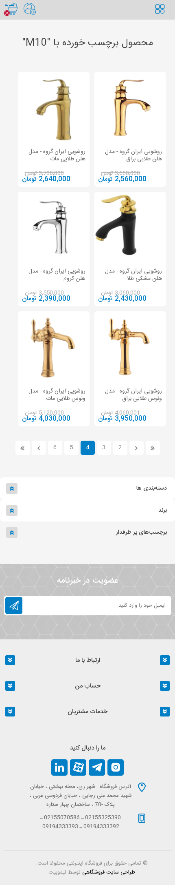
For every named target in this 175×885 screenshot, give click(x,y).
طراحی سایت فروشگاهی (108, 872)
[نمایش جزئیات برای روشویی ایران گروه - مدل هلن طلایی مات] (54, 108)
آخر (22, 448)
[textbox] (165, 18)
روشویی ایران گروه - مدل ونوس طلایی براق (133, 395)
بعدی (39, 448)
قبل (136, 448)
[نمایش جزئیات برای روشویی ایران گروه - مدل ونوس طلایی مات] (54, 347)
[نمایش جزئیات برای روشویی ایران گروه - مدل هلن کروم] (54, 228)
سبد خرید (11, 9)
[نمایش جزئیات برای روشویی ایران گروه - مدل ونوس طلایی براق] (130, 347)
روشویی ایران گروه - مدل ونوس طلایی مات (56, 395)
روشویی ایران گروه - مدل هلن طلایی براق (133, 155)
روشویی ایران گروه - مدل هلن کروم (56, 275)
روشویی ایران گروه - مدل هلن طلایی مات (56, 155)
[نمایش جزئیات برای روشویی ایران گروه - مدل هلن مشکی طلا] (130, 228)
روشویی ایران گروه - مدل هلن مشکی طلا (133, 275)
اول (153, 448)
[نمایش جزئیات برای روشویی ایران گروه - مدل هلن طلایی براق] (130, 108)
